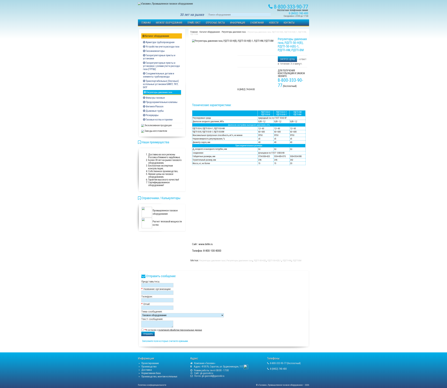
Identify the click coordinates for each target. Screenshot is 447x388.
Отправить (148, 334)
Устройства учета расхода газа (162, 46)
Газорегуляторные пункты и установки (159, 57)
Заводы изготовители (155, 131)
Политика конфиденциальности (152, 385)
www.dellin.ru (206, 244)
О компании (257, 22)
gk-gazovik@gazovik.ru (213, 376)
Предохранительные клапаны (161, 102)
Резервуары (152, 115)
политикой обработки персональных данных (180, 330)
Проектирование (150, 363)
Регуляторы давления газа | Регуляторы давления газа (225, 260)
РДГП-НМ (287, 260)
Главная (146, 22)
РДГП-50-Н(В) (260, 260)
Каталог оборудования (169, 22)
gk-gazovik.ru (206, 373)
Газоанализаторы (155, 51)
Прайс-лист (194, 22)
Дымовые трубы (154, 110)
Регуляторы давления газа (159, 92)
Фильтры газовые (155, 97)
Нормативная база (151, 373)
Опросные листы (215, 22)
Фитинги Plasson (154, 106)
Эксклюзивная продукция (158, 125)
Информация (237, 22)
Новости (274, 22)
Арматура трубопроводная (159, 42)
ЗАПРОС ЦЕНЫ (287, 59)
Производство (149, 366)
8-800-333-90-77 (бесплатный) (285, 363)
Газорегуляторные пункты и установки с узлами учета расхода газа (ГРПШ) (161, 66)
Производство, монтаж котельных (159, 376)
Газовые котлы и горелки (159, 119)
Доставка (146, 369)
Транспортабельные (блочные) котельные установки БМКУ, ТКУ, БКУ (161, 84)
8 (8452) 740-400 (278, 368)
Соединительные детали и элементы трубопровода (158, 75)
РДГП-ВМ (297, 260)
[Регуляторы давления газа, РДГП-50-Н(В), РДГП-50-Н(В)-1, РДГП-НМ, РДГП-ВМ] (232, 40)
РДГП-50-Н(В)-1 (274, 260)
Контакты (289, 22)
